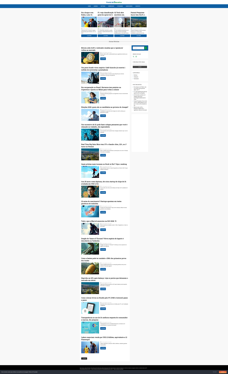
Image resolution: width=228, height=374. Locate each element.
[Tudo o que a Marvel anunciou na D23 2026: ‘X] (90, 229)
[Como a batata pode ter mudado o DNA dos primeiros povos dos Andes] (90, 268)
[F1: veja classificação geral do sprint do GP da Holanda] (106, 22)
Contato (137, 6)
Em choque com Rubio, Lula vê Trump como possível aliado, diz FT (140, 88)
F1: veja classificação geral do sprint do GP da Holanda (106, 15)
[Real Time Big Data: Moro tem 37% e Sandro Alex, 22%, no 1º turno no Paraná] (90, 154)
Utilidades (120, 6)
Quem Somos (129, 6)
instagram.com (136, 56)
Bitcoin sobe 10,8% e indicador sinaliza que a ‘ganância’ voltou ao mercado (140, 109)
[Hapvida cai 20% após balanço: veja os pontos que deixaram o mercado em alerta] (90, 288)
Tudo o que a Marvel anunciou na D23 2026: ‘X (98, 221)
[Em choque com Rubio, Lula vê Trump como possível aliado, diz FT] (89, 22)
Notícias (103, 6)
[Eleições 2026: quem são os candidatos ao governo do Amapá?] (90, 115)
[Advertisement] (140, 133)
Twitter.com (133, 56)
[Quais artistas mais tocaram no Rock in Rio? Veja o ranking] (90, 172)
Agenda (96, 6)
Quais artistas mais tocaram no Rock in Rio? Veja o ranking (104, 164)
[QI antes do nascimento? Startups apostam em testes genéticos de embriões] (90, 211)
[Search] (145, 48)
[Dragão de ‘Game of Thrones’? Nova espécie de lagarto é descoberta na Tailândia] (90, 249)
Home (89, 6)
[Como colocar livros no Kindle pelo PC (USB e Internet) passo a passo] (90, 308)
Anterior (84, 358)
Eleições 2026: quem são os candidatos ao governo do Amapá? (104, 107)
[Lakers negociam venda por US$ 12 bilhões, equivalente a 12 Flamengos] (90, 347)
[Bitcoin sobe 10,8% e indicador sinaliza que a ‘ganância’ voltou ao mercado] (90, 58)
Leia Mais (89, 35)
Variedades (111, 6)
